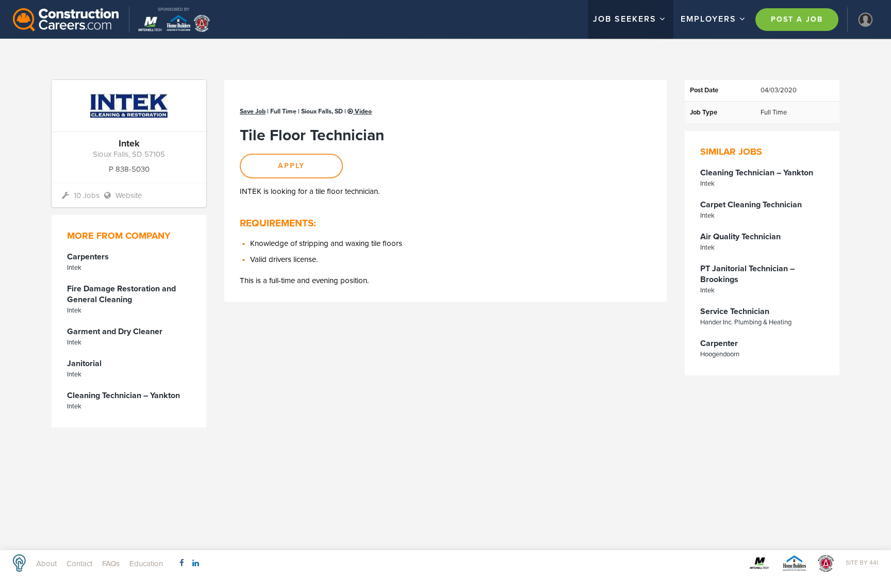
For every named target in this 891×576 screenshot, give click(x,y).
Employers (710, 19)
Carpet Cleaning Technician (751, 205)
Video (362, 112)
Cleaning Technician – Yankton (123, 395)
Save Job (253, 112)
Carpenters (88, 257)
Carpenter (719, 343)
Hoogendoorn (719, 354)
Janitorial (84, 363)
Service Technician (734, 311)
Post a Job (797, 19)
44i (873, 562)
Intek (74, 268)
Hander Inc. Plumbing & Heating (745, 322)
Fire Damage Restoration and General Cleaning (121, 294)
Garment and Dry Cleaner (114, 331)
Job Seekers (626, 19)
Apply (291, 165)
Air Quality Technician (740, 237)
